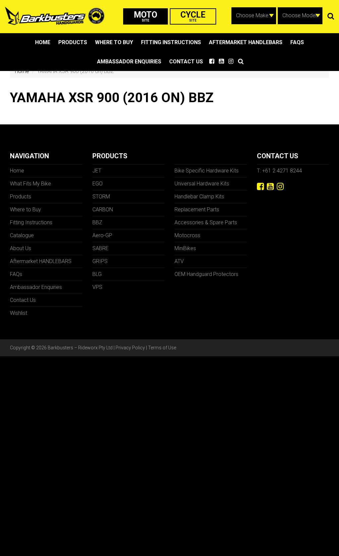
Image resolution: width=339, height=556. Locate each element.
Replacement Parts (196, 209)
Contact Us (186, 61)
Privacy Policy (130, 347)
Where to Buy (114, 42)
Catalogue (22, 235)
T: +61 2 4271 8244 (279, 171)
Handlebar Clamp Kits (199, 196)
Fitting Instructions (171, 42)
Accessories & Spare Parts (205, 222)
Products (72, 42)
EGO (97, 183)
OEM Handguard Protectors (206, 274)
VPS (97, 287)
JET (96, 171)
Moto (145, 16)
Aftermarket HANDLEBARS (245, 42)
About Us (20, 248)
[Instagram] (280, 186)
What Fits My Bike (30, 183)
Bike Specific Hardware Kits (206, 171)
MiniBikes (185, 248)
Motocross (187, 235)
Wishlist (18, 313)
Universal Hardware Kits (201, 183)
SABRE (100, 248)
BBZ (97, 222)
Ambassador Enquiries (129, 61)
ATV (179, 261)
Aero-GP (102, 235)
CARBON (102, 209)
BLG (97, 274)
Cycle (193, 16)
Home (42, 42)
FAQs (297, 42)
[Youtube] (270, 186)
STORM (101, 196)
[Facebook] (260, 186)
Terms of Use (162, 347)
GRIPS (100, 261)
